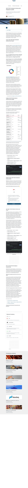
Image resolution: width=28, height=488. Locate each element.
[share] (6, 27)
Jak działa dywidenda (10, 303)
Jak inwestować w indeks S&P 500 (12, 300)
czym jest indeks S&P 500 (16, 45)
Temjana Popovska (9, 401)
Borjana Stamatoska (11, 16)
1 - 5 (7, 316)
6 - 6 (9, 316)
